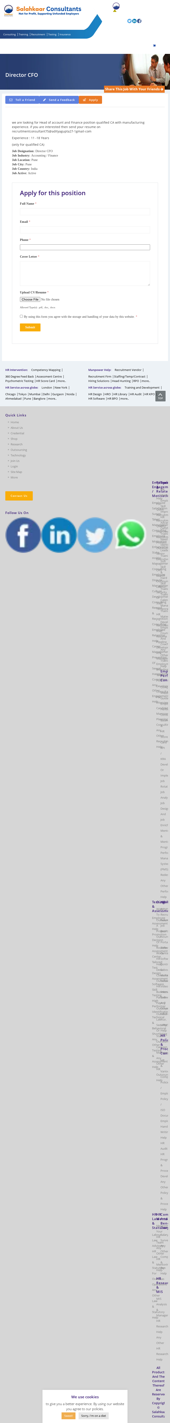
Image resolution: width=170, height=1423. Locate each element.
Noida (70, 394)
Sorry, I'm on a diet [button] (93, 1416)
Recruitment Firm (99, 376)
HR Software (96, 399)
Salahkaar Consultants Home (139, 6)
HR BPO (112, 399)
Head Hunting (121, 381)
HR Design (95, 394)
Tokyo (22, 394)
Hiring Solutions (98, 381)
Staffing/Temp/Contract (129, 376)
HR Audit (136, 394)
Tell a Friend (25, 100)
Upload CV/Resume (34, 292)
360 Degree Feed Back (19, 376)
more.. (62, 381)
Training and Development (142, 387)
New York (61, 387)
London (47, 387)
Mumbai (34, 394)
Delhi (46, 394)
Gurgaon (58, 394)
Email (25, 221)
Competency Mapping (45, 370)
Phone (25, 240)
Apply (93, 100)
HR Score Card (45, 381)
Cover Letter (29, 256)
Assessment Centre (49, 376)
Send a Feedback (62, 100)
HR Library (120, 394)
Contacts (118, 15)
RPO (136, 381)
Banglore (39, 399)
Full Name (28, 203)
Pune (27, 399)
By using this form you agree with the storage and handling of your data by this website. (80, 316)
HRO (107, 394)
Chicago (10, 394)
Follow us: (120, 21)
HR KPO (149, 394)
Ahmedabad (13, 399)
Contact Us (19, 496)
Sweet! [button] (68, 1416)
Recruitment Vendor (128, 370)
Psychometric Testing (19, 381)
